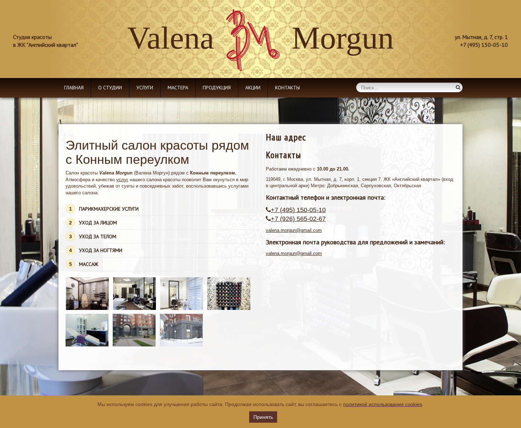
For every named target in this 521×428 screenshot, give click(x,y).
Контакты (287, 87)
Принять (263, 417)
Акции (252, 87)
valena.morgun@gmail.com (294, 230)
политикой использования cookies (382, 404)
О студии (110, 87)
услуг (122, 179)
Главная (74, 87)
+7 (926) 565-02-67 (298, 218)
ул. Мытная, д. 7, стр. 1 (481, 36)
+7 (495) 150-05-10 (298, 209)
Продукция (217, 87)
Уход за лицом (98, 222)
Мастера (178, 87)
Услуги (144, 87)
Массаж (88, 264)
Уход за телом (97, 236)
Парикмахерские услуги (109, 209)
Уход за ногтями (100, 250)
